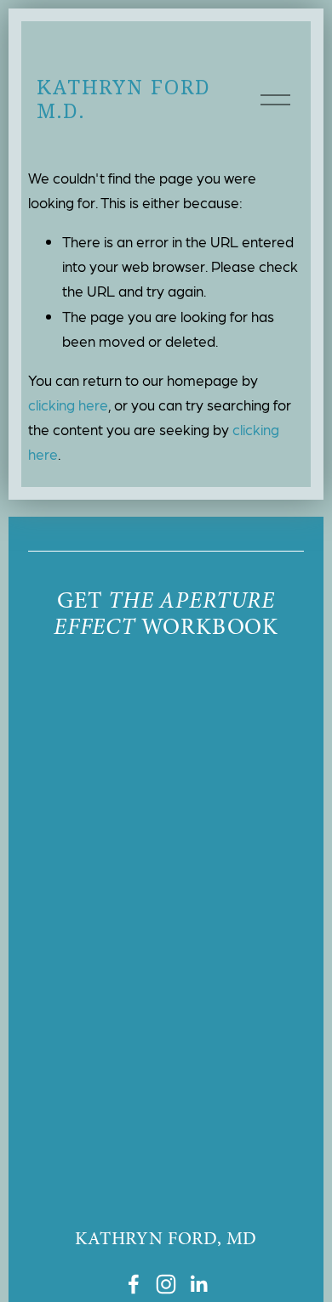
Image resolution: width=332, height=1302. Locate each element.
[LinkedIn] (198, 1284)
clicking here (68, 404)
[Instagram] (166, 1284)
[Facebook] (133, 1284)
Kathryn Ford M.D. (124, 98)
